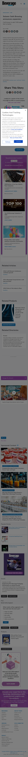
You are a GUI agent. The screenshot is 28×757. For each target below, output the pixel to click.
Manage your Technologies (7, 142)
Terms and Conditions (16, 129)
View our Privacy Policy (16, 137)
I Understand (18, 141)
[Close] (25, 110)
